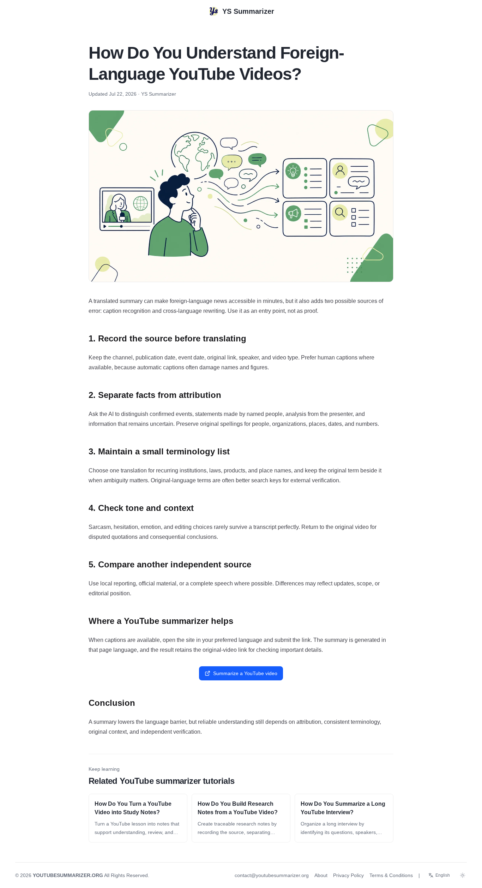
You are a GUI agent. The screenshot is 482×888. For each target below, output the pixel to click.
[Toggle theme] (462, 875)
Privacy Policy (348, 875)
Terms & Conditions (391, 875)
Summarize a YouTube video (245, 673)
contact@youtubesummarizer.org (272, 875)
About (320, 875)
